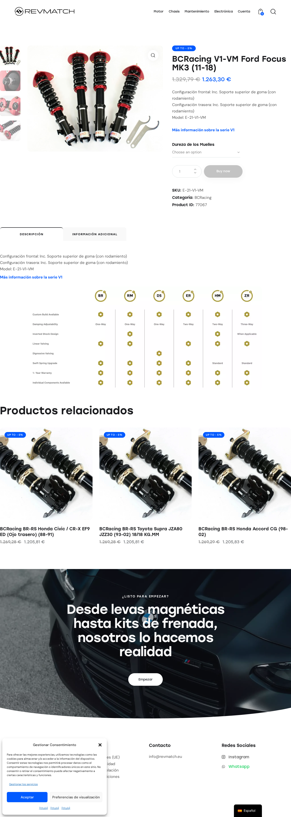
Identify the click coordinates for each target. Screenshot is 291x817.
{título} (43, 808)
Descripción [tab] (31, 234)
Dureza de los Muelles (193, 144)
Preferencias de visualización (76, 797)
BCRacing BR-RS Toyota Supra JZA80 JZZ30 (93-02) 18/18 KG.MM (140, 531)
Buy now (223, 171)
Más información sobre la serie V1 (203, 129)
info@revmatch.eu (165, 756)
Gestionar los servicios (23, 784)
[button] (100, 745)
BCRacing (203, 197)
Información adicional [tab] (94, 234)
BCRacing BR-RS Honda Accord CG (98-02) (243, 531)
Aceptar (27, 797)
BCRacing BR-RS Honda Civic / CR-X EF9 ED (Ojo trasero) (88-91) (45, 531)
